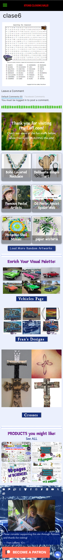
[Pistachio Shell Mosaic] (16, 228)
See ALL (31, 438)
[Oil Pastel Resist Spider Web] (47, 197)
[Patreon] (9, 490)
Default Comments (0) (12, 96)
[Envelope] (4, 490)
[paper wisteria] (47, 228)
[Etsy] (20, 490)
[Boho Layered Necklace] (16, 165)
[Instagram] (36, 490)
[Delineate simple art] (47, 165)
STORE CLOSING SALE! (36, 5)
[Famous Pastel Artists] (16, 197)
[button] (4, 5)
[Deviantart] (42, 490)
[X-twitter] (58, 490)
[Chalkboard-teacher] (15, 490)
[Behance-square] (47, 490)
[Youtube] (53, 490)
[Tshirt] (26, 490)
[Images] (4, 494)
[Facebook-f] (31, 490)
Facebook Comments (35, 96)
